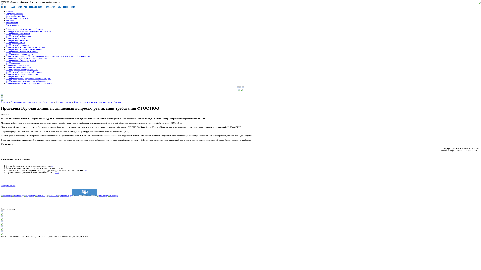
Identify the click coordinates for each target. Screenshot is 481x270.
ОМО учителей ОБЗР (15, 76)
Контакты (10, 20)
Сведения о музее (63, 102)
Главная (9, 11)
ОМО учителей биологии (17, 40)
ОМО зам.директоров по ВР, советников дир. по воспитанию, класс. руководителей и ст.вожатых (48, 56)
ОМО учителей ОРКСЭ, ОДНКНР (21, 61)
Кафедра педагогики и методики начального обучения (97, 102)
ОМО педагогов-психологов (18, 65)
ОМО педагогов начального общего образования (27, 81)
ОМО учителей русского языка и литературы (25, 47)
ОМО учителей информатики (18, 36)
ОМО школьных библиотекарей (19, 54)
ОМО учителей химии (15, 43)
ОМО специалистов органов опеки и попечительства (29, 83)
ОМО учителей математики (18, 34)
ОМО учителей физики (16, 38)
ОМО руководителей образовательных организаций (28, 31)
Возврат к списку (8, 186)
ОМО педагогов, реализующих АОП (22, 70)
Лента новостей (13, 25)
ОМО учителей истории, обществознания (24, 49)
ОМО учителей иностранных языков (22, 52)
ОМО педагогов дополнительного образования (26, 58)
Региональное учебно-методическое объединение (32, 102)
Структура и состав (14, 14)
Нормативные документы (17, 18)
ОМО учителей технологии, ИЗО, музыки (24, 72)
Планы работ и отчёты (15, 16)
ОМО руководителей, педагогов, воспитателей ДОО (28, 79)
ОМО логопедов (13, 63)
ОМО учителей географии (17, 45)
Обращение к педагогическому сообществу (24, 29)
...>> (15, 144)
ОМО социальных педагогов (18, 67)
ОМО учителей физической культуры (22, 74)
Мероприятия (12, 23)
